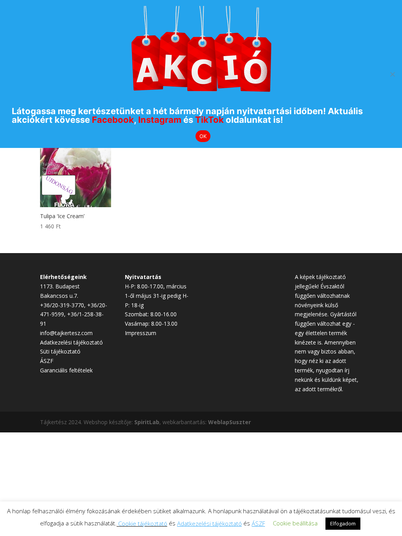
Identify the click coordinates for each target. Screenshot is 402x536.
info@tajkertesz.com (66, 333)
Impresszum (140, 333)
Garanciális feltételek (66, 370)
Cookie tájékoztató (142, 523)
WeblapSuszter (229, 422)
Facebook (113, 120)
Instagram (159, 120)
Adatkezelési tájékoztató (71, 342)
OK (203, 136)
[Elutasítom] (392, 74)
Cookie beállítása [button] (295, 523)
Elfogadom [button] (343, 523)
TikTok (209, 120)
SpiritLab (146, 422)
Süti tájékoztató (60, 351)
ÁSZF (46, 361)
